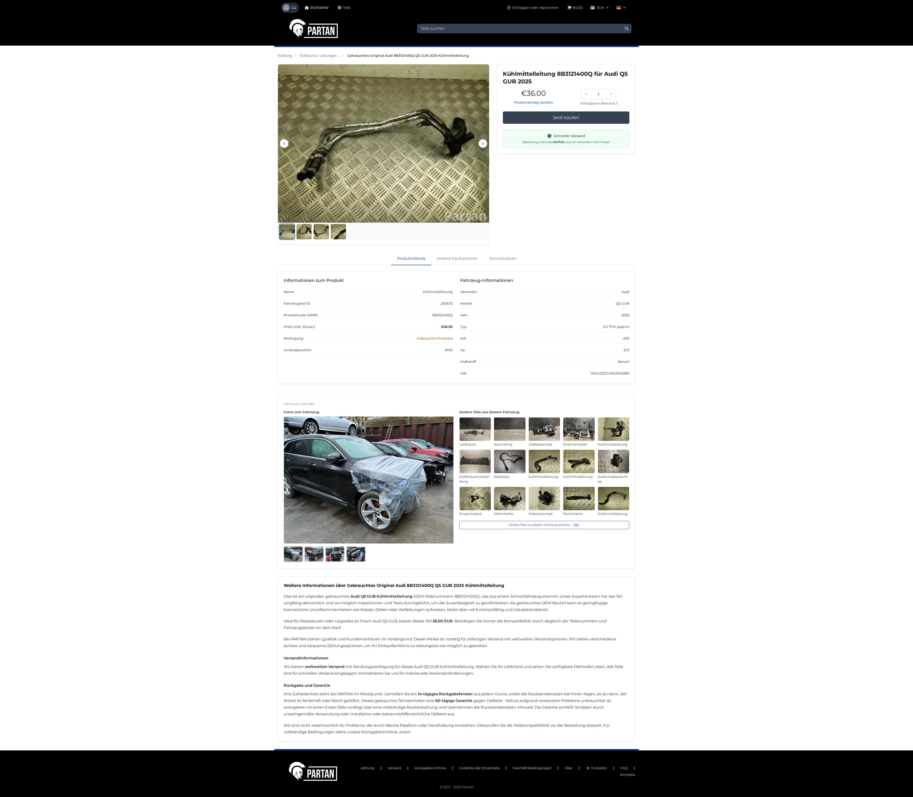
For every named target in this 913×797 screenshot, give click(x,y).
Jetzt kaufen (566, 117)
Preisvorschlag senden (533, 102)
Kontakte (627, 775)
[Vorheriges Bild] (284, 143)
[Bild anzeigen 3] (321, 231)
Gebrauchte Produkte (435, 338)
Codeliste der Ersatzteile (479, 768)
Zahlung (367, 768)
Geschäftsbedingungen (532, 768)
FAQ (624, 768)
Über (569, 768)
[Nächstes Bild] (483, 143)
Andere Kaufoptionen (457, 258)
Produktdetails (411, 258)
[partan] (313, 771)
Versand (394, 768)
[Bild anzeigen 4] (338, 231)
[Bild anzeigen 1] (287, 231)
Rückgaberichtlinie (430, 768)
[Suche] (626, 28)
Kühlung (285, 55)
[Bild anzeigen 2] (304, 231)
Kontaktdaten (502, 258)
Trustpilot (599, 768)
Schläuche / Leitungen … (320, 55)
